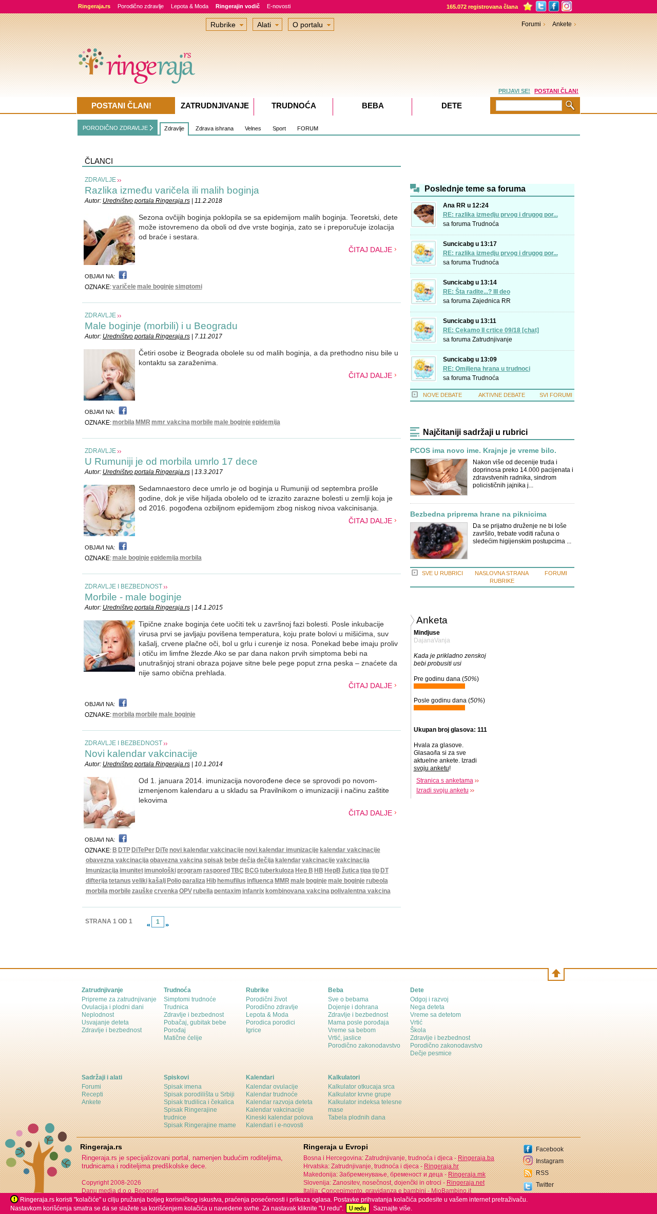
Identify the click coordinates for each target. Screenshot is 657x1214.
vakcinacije (318, 860)
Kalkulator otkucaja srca (361, 1086)
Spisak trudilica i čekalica (199, 1102)
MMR (143, 422)
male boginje (155, 286)
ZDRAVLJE (100, 179)
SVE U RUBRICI (442, 573)
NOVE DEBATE (442, 395)
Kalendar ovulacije (272, 1086)
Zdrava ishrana (215, 128)
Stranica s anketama (444, 780)
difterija (97, 880)
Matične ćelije (183, 1037)
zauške (142, 891)
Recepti (92, 1094)
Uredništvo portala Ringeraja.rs (146, 200)
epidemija (266, 422)
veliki (139, 880)
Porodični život (266, 999)
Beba (373, 105)
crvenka (166, 891)
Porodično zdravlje (141, 6)
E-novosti (279, 6)
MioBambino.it (451, 1190)
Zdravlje (174, 128)
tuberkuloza (277, 870)
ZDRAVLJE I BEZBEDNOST (123, 586)
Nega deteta (427, 1007)
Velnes (253, 128)
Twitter (545, 1184)
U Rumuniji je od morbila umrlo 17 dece (171, 461)
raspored (216, 870)
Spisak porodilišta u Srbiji (199, 1094)
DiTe (162, 849)
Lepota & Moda (189, 6)
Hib (211, 880)
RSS (542, 1173)
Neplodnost (98, 1014)
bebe (231, 860)
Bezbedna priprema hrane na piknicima (478, 514)
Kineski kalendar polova (279, 1117)
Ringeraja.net (466, 1182)
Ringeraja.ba (476, 1158)
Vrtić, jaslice (344, 1037)
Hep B (304, 870)
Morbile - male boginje (133, 597)
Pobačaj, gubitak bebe (195, 1022)
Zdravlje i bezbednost (112, 1030)
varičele (124, 286)
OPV (185, 891)
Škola (418, 1030)
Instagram (550, 1161)
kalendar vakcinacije (350, 849)
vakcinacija (353, 860)
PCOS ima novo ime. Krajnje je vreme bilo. (483, 450)
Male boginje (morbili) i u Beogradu (161, 325)
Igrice (253, 1030)
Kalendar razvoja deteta (279, 1102)
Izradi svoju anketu (442, 790)
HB (318, 870)
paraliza (193, 880)
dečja (248, 860)
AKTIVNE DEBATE (501, 395)
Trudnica (176, 1007)
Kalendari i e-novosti (274, 1125)
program (189, 870)
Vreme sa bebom (352, 1030)
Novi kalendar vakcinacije (141, 753)
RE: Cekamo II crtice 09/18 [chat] (491, 330)
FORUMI (556, 573)
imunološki (160, 870)
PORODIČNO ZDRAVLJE (115, 128)
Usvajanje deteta (105, 1022)
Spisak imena (183, 1086)
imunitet (131, 870)
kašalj (157, 880)
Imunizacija (102, 870)
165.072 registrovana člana (482, 7)
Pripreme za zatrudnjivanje (119, 999)
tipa (365, 870)
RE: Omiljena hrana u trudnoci (486, 368)
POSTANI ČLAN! (556, 91)
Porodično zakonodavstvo (364, 1045)
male (298, 880)
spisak (213, 860)
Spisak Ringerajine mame (200, 1125)
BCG (252, 870)
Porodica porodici (270, 1022)
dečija (265, 860)
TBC (237, 870)
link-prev (148, 925)
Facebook (550, 1149)
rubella (203, 891)
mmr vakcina (170, 422)
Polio (174, 880)
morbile (202, 422)
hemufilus (231, 880)
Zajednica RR (491, 301)
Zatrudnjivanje (492, 339)
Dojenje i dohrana (353, 1007)
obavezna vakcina (176, 860)
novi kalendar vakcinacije (206, 849)
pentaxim (227, 891)
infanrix (253, 891)
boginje (316, 880)
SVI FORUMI (555, 395)
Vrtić (416, 1022)
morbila (123, 422)
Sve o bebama (348, 999)
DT (384, 870)
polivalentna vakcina (361, 891)
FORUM (307, 128)
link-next (167, 925)
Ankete (562, 24)
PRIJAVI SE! (514, 91)
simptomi (188, 286)
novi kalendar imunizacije (282, 849)
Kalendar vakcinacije (275, 1109)
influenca (260, 880)
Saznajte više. (392, 1208)
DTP (124, 849)
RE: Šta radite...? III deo (476, 291)
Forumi (531, 24)
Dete (451, 105)
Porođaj (175, 1030)
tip (375, 870)
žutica (350, 870)
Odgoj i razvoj (429, 999)
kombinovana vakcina (297, 891)
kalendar (288, 860)
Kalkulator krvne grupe (359, 1094)
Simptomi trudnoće (190, 999)
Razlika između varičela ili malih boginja (172, 190)
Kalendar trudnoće (272, 1094)
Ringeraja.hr (441, 1166)
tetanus (120, 880)
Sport (279, 128)
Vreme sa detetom (435, 1014)
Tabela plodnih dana (356, 1117)
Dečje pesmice (431, 1053)
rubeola (377, 880)
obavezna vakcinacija (117, 860)
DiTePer (142, 849)
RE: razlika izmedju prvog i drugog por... (500, 214)
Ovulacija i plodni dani (113, 1007)
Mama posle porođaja (358, 1022)
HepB (332, 870)
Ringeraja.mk (467, 1174)
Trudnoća (485, 223)
